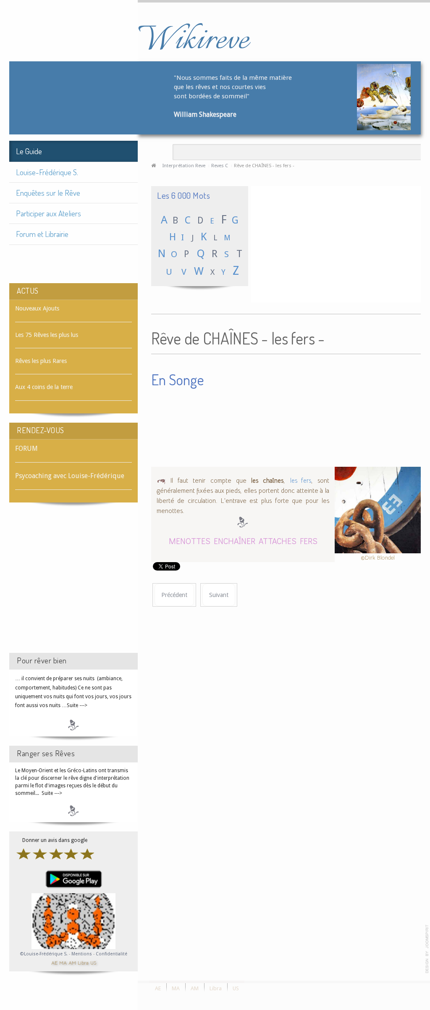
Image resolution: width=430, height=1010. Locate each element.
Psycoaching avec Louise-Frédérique (69, 476)
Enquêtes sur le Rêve (48, 192)
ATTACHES (277, 540)
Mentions (82, 954)
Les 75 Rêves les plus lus (46, 334)
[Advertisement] (73, 585)
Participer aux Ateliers (48, 213)
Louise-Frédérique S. (47, 172)
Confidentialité (111, 954)
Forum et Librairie (42, 234)
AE (54, 962)
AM (72, 962)
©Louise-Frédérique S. (44, 954)
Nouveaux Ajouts (37, 308)
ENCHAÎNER (234, 540)
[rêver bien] (73, 725)
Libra (83, 962)
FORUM (26, 448)
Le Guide (29, 151)
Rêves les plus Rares (41, 361)
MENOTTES (189, 540)
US (93, 962)
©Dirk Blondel (378, 557)
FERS (308, 540)
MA (63, 962)
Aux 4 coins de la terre (44, 387)
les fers (300, 480)
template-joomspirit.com (427, 949)
